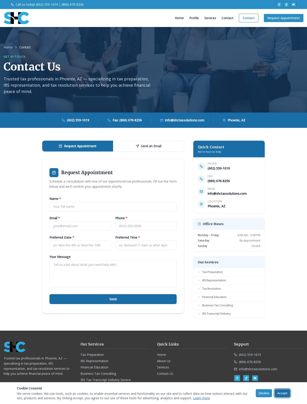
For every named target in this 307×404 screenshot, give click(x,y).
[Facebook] (279, 4)
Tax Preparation (212, 272)
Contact (228, 18)
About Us (164, 361)
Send (113, 299)
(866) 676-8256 (250, 362)
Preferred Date (61, 237)
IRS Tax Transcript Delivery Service (105, 380)
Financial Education (214, 297)
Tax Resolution (211, 289)
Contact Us (165, 373)
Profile (194, 18)
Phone (121, 218)
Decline (263, 393)
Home (179, 18)
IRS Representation (214, 280)
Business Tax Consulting (217, 305)
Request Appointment (283, 18)
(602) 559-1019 (219, 168)
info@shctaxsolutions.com (227, 193)
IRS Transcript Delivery (216, 314)
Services (210, 18)
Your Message (60, 257)
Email (54, 218)
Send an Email (151, 146)
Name (55, 198)
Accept (282, 393)
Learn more (201, 398)
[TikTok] (286, 4)
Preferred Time (127, 237)
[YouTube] (293, 4)
